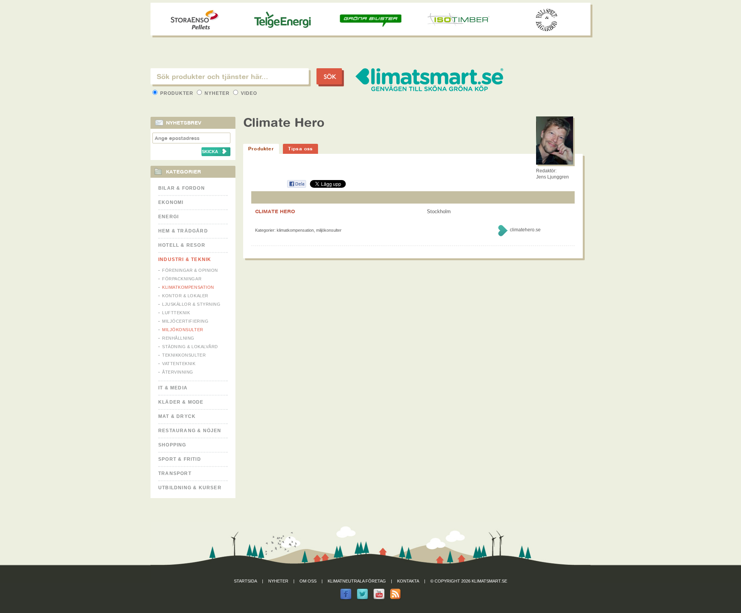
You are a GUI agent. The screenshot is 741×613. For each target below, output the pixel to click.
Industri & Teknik (184, 259)
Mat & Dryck (177, 416)
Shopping (172, 445)
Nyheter (217, 93)
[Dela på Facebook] (296, 186)
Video (248, 93)
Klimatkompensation (188, 287)
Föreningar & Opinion (190, 270)
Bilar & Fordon (181, 188)
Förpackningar (181, 278)
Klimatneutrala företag (357, 581)
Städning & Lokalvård (190, 346)
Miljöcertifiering (185, 321)
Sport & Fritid (179, 459)
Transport (174, 473)
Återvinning (177, 372)
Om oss (307, 581)
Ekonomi (170, 202)
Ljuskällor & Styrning (191, 304)
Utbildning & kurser (190, 487)
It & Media (173, 388)
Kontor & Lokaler (185, 295)
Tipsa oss (300, 149)
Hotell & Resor (181, 245)
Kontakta (408, 581)
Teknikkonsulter (184, 355)
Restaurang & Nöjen (190, 430)
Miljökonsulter (182, 329)
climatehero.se (525, 229)
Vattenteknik (179, 363)
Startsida (245, 581)
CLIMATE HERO (275, 211)
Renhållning (178, 338)
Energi (168, 216)
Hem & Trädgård (183, 231)
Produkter (177, 93)
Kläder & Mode (181, 402)
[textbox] (230, 76)
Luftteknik (176, 312)
